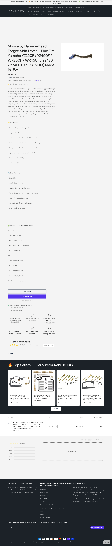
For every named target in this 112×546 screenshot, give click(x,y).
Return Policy (44, 496)
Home (42, 514)
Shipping (10, 77)
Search (42, 511)
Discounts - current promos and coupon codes (53, 508)
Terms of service (51, 542)
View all (56, 409)
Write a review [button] (48, 345)
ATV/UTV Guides (45, 517)
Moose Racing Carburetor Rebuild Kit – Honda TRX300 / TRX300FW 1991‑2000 (43, 397)
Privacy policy (42, 542)
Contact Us (43, 489)
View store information (16, 310)
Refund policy (33, 542)
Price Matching (44, 499)
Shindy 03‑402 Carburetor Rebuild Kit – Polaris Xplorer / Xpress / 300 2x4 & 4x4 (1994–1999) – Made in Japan (92, 398)
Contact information (70, 542)
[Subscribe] (37, 527)
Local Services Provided (47, 505)
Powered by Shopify (24, 542)
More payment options (27, 300)
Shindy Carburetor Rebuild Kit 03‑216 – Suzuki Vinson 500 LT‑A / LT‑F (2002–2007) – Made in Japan (67, 398)
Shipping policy (60, 542)
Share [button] (11, 353)
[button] (38, 7)
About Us (43, 502)
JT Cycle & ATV (15, 542)
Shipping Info (44, 493)
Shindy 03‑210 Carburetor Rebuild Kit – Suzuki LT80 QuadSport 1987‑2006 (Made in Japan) (19, 398)
